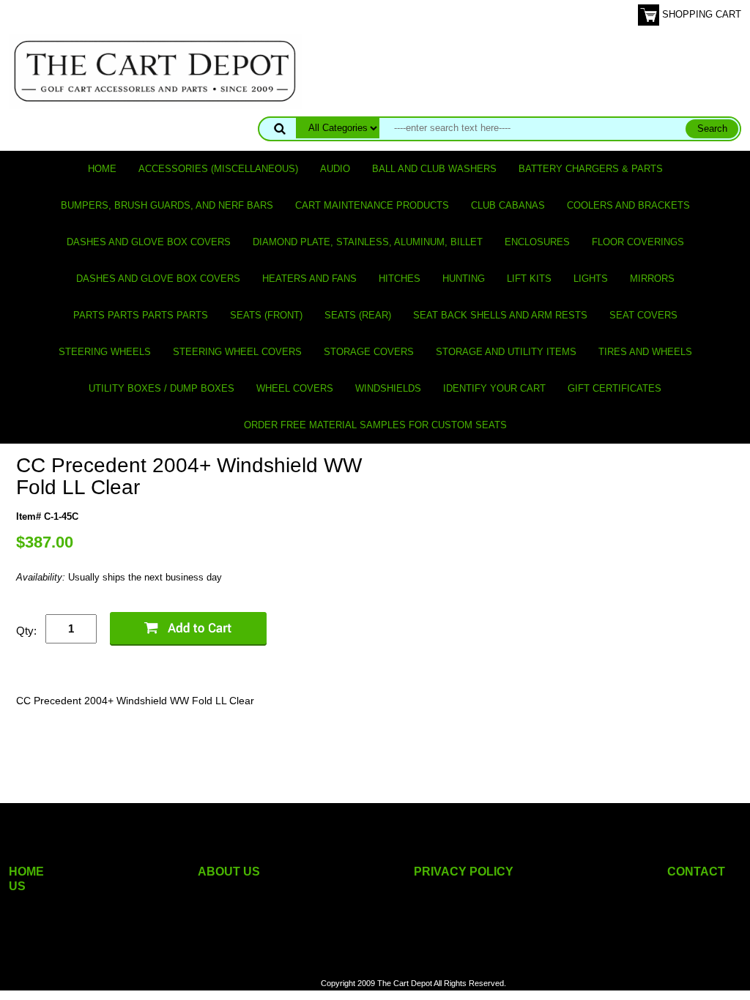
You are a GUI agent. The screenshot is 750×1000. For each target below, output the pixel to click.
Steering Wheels (105, 351)
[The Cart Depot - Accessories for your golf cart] (155, 70)
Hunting (463, 278)
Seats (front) (266, 315)
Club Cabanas (508, 205)
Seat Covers (643, 315)
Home (102, 168)
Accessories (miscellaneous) (218, 168)
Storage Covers (369, 351)
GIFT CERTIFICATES (614, 388)
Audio (335, 168)
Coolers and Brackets (628, 205)
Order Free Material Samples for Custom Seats (375, 424)
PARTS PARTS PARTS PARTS (140, 315)
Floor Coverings (638, 241)
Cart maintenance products (372, 205)
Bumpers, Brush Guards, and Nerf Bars (167, 205)
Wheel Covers (294, 388)
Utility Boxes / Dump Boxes (161, 388)
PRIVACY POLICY (463, 871)
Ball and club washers (434, 168)
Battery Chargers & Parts (591, 168)
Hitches (399, 278)
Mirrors (652, 278)
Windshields (388, 388)
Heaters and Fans (309, 278)
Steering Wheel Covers (237, 351)
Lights (590, 278)
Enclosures (537, 241)
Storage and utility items (506, 351)
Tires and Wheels (645, 351)
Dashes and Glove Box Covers (149, 241)
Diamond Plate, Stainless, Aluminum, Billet (368, 241)
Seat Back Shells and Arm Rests (500, 315)
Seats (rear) (357, 315)
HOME (26, 871)
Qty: (26, 630)
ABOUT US (229, 871)
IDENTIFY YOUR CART (494, 388)
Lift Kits (529, 278)
